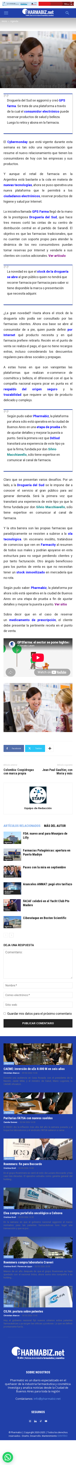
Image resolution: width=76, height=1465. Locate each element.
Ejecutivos (9, 876)
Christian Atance (11, 1073)
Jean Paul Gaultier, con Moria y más (57, 771)
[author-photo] (38, 803)
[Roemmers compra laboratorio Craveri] (38, 1247)
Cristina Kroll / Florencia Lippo (18, 1266)
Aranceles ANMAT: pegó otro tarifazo (47, 884)
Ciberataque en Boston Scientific (44, 918)
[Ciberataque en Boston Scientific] (12, 922)
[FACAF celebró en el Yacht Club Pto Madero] (12, 905)
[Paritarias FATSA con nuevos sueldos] (38, 1103)
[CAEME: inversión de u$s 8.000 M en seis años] (38, 1054)
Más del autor (55, 826)
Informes (9, 1257)
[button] (6, 13)
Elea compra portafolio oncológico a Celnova (33, 1213)
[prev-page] (6, 935)
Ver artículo (57, 256)
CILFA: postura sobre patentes (23, 1311)
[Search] (67, 13)
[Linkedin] (35, 1421)
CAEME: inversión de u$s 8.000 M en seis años (34, 1069)
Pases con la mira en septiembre (44, 867)
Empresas (9, 1063)
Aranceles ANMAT (9, 892)
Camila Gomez (10, 1122)
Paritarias (9, 1112)
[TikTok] (40, 1421)
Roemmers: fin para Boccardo (23, 1164)
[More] (50, 748)
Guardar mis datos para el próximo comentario (39, 1013)
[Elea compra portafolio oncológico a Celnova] (38, 1198)
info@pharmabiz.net (47, 1399)
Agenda (14, 21)
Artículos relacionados (22, 826)
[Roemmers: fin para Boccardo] (38, 1149)
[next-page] (11, 935)
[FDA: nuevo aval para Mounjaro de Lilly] (12, 838)
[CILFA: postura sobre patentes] (38, 1296)
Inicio (4, 21)
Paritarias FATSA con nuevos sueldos (28, 1118)
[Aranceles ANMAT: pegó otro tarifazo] (12, 888)
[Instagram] (30, 1421)
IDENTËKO (62, 1435)
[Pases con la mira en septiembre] (12, 871)
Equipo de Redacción (38, 808)
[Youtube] (46, 1421)
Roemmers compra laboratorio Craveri (28, 1262)
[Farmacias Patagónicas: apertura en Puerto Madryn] (12, 855)
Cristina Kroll (10, 1168)
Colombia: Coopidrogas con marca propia (19, 771)
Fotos (7, 909)
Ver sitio (61, 604)
